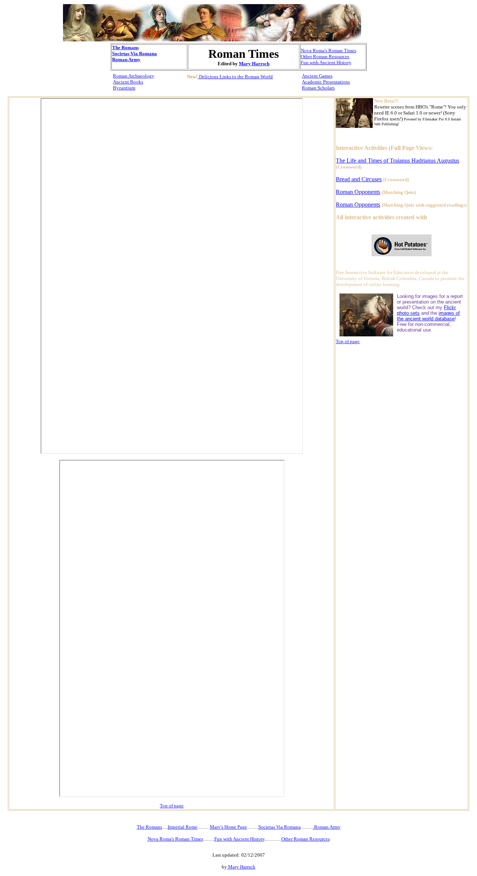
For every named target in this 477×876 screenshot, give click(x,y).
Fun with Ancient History (326, 62)
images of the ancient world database (428, 315)
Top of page (172, 806)
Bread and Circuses (359, 179)
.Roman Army (327, 827)
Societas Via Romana (134, 53)
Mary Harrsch (254, 63)
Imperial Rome (183, 827)
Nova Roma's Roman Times (328, 50)
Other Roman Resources (325, 56)
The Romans (125, 47)
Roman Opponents (358, 192)
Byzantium (124, 88)
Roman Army (126, 59)
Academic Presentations (326, 82)
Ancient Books (128, 82)
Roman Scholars (318, 88)
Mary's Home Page (228, 827)
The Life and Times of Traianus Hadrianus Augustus (397, 160)
